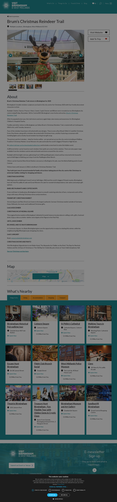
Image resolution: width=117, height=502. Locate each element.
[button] (58, 487)
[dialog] (58, 488)
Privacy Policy (60, 484)
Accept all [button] (52, 495)
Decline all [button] (64, 495)
